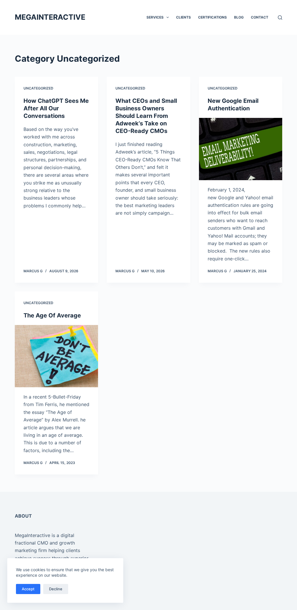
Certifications (212, 17)
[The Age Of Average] (56, 356)
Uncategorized (38, 88)
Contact (259, 17)
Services (155, 17)
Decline (55, 589)
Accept (28, 589)
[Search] (280, 17)
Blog (239, 17)
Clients (183, 17)
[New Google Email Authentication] (240, 149)
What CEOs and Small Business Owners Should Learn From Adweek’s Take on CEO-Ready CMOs (146, 115)
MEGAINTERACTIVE (50, 17)
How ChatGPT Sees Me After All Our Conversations (56, 108)
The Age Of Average (52, 315)
